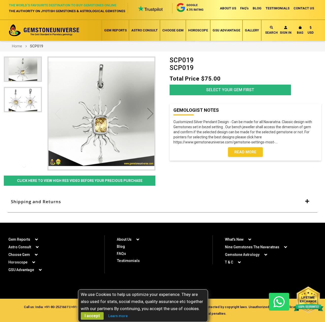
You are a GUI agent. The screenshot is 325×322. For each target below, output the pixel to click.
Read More (245, 152)
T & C (229, 262)
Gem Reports (115, 30)
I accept (92, 315)
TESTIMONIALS (277, 8)
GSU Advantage (226, 30)
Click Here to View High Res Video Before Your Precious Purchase (79, 181)
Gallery (252, 30)
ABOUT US (228, 8)
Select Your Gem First (230, 89)
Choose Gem (173, 30)
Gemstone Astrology (242, 255)
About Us (124, 239)
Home (17, 46)
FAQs (121, 253)
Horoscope (198, 30)
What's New (234, 239)
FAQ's (244, 8)
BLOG (257, 8)
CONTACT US (304, 8)
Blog (121, 246)
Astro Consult (144, 30)
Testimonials (128, 260)
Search (271, 32)
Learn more (118, 316)
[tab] (162, 202)
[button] (310, 31)
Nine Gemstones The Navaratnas (252, 247)
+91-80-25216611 (57, 307)
